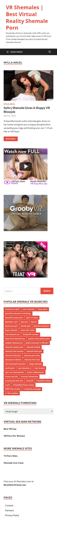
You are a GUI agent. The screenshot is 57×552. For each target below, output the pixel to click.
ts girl (7, 385)
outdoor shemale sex (14, 343)
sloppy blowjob (35, 364)
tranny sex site (11, 376)
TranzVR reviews (43, 381)
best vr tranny (32, 317)
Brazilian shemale (41, 326)
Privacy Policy (12, 515)
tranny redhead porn (35, 372)
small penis (10, 368)
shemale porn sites (32, 355)
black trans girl (11, 326)
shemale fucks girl (34, 351)
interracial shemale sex (15, 338)
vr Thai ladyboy (11, 393)
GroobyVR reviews (31, 334)
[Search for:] (28, 291)
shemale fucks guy (13, 355)
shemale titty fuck (32, 359)
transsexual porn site (14, 381)
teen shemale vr (24, 368)
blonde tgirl (26, 326)
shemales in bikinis (13, 359)
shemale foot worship (14, 351)
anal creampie (29, 309)
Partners (9, 510)
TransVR (29, 381)
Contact (9, 505)
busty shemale (11, 330)
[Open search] (50, 52)
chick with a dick (27, 330)
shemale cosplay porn (14, 347)
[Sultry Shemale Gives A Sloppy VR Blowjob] (28, 85)
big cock (24, 322)
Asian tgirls (43, 309)
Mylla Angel (9, 104)
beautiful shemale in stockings (18, 313)
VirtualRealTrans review (23, 385)
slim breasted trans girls (15, 364)
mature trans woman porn (39, 338)
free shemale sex (12, 334)
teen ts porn (39, 368)
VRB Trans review (12, 389)
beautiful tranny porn (14, 317)
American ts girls (12, 309)
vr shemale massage (32, 389)
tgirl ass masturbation (14, 372)
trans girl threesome (29, 376)
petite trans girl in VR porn (37, 343)
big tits (34, 322)
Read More (9, 138)
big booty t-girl (11, 322)
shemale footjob (33, 347)
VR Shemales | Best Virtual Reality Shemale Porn (27, 17)
